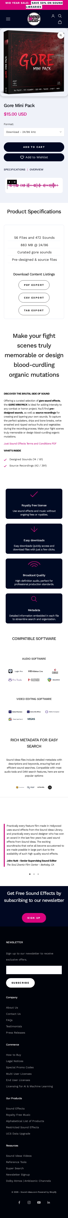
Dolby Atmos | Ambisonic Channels (28, 1180)
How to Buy (13, 1054)
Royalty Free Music (18, 1114)
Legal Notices (14, 1061)
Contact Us (13, 1013)
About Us (12, 1007)
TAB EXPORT (34, 310)
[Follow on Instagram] (29, 1202)
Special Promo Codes (20, 1067)
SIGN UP (33, 917)
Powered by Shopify (47, 1192)
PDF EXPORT (34, 285)
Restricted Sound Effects (22, 1127)
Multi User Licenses (19, 1073)
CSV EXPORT (34, 297)
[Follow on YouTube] (39, 1202)
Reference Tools (16, 1162)
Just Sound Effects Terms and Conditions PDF (30, 443)
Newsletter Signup (18, 1174)
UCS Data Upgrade (18, 1133)
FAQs (9, 1020)
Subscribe (20, 982)
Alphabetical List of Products (25, 1121)
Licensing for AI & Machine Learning (29, 1086)
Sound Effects (15, 1108)
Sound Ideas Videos (19, 1155)
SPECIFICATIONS (14, 169)
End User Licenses (18, 1080)
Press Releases (15, 1032)
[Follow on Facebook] (19, 1202)
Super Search (15, 1168)
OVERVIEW (36, 169)
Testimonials (14, 1026)
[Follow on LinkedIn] (49, 1202)
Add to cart (34, 147)
